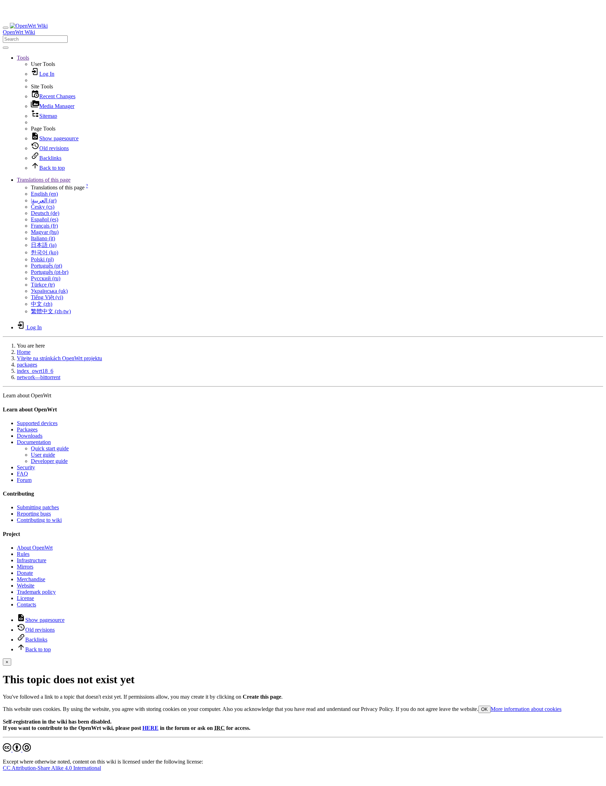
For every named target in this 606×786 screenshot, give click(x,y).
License (25, 598)
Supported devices (37, 423)
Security (26, 467)
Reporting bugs (34, 514)
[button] (23, 58)
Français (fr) (44, 226)
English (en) (44, 194)
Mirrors (25, 567)
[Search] (5, 48)
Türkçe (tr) (43, 285)
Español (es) (44, 219)
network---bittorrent (38, 377)
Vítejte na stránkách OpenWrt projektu (59, 358)
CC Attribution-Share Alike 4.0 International (52, 768)
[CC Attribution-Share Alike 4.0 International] (17, 750)
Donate (25, 573)
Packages (27, 429)
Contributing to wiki (39, 520)
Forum (24, 480)
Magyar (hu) (45, 232)
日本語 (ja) (43, 245)
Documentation (34, 442)
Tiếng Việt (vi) (47, 297)
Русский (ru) (45, 278)
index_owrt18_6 (35, 371)
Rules (23, 554)
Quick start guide (50, 448)
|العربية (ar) (43, 200)
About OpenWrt (35, 548)
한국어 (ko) (44, 252)
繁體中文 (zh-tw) (51, 311)
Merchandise (31, 579)
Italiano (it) (43, 238)
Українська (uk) (49, 291)
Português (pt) (46, 266)
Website (25, 586)
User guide (43, 455)
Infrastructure (31, 560)
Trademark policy (36, 592)
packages (27, 365)
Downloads (29, 436)
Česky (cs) (42, 207)
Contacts (26, 604)
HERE (150, 728)
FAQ (22, 474)
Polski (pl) (42, 259)
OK (484, 709)
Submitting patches (38, 507)
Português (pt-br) (49, 272)
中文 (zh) (41, 304)
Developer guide (49, 461)
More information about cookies (526, 709)
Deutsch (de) (45, 213)
